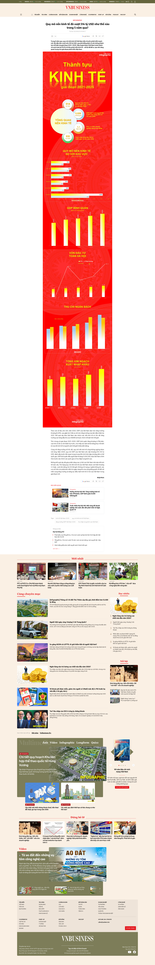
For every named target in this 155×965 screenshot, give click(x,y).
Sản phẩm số (122, 906)
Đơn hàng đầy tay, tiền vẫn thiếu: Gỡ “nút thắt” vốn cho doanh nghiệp (29, 838)
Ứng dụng (121, 909)
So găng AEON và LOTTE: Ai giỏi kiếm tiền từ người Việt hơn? (73, 644)
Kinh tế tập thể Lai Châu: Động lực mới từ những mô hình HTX (76, 889)
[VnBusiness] (77, 52)
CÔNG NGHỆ (121, 902)
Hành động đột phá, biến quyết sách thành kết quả (70, 545)
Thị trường (101, 904)
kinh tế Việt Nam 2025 (62, 518)
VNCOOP (81, 919)
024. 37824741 (108, 919)
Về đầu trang (130, 928)
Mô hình (21, 923)
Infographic (77, 20)
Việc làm (61, 923)
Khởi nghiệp (42, 921)
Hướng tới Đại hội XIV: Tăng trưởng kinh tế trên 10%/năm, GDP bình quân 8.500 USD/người (85, 494)
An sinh (21, 928)
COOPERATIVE (23, 919)
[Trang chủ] (32, 15)
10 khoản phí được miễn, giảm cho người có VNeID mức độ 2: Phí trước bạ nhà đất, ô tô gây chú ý (125, 649)
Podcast (116, 14)
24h (60, 904)
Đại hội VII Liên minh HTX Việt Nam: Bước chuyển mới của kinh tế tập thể (128, 692)
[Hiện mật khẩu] (93, 452)
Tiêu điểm (37, 14)
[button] (133, 765)
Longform (82, 742)
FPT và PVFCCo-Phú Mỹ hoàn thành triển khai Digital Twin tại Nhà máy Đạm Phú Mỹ (31, 585)
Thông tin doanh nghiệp (105, 913)
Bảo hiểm (41, 909)
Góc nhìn (61, 911)
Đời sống (108, 14)
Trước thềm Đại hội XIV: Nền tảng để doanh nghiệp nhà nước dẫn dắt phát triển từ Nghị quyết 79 (85, 508)
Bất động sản (63, 14)
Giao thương (102, 909)
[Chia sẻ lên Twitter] (96, 36)
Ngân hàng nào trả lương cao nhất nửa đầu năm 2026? (70, 667)
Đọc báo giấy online (122, 787)
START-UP (41, 919)
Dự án (80, 906)
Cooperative (92, 14)
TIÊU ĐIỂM (21, 902)
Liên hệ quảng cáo (104, 922)
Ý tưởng (41, 923)
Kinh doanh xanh (24, 926)
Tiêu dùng (101, 906)
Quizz (94, 742)
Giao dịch (62, 909)
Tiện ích (80, 911)
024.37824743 (132, 949)
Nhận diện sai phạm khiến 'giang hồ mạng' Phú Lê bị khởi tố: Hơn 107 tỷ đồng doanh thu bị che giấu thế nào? (125, 635)
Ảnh (45, 742)
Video (53, 742)
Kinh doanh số (43, 913)
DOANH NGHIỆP (102, 902)
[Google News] (86, 36)
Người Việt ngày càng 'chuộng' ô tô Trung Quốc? (68, 622)
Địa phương (22, 909)
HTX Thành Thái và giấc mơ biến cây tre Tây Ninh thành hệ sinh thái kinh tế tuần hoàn (92, 585)
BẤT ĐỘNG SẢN (82, 902)
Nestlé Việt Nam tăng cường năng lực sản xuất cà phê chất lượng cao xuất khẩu (61, 585)
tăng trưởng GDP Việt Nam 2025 (65, 522)
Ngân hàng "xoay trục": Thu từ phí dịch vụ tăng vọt (129, 699)
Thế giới (21, 906)
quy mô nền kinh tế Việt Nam (80, 518)
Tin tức (80, 904)
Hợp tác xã (22, 921)
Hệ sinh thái (42, 926)
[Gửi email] (99, 36)
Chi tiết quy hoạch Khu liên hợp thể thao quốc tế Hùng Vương (37, 761)
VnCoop (122, 14)
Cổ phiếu (61, 906)
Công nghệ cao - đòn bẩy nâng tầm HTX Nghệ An (40, 888)
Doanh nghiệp (73, 14)
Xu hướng (121, 904)
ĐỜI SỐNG (61, 919)
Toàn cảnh (81, 909)
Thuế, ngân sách (44, 911)
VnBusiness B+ (45, 733)
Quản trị (100, 911)
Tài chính (44, 14)
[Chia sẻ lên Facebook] (93, 36)
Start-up (101, 14)
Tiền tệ (41, 906)
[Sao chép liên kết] (103, 36)
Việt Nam (21, 904)
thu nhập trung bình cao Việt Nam (88, 522)
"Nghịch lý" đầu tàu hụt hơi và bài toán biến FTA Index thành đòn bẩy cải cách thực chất (101, 838)
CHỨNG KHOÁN (63, 902)
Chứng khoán (53, 14)
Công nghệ (83, 14)
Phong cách (62, 926)
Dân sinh (61, 921)
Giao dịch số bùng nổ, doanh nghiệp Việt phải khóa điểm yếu (77, 838)
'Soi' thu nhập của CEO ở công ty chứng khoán (67, 711)
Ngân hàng (42, 904)
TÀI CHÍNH (41, 902)
